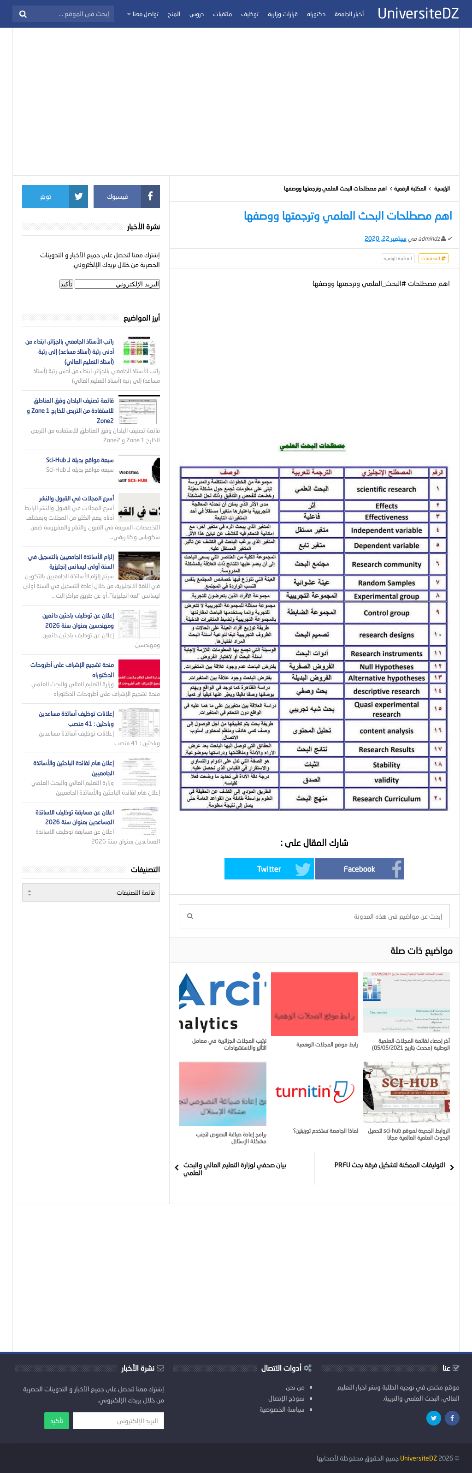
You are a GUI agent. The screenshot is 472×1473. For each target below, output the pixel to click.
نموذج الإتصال (286, 1398)
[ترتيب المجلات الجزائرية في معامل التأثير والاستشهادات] (222, 1002)
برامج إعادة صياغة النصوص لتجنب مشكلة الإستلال (231, 1138)
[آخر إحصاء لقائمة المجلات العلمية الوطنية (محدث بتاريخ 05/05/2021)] (406, 1002)
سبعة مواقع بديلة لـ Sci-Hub (80, 459)
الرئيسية (442, 188)
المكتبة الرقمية (410, 188)
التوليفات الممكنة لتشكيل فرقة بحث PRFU (390, 1165)
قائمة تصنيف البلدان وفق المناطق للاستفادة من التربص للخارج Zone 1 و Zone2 (70, 410)
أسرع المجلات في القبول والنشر (76, 498)
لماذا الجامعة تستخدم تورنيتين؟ (325, 1130)
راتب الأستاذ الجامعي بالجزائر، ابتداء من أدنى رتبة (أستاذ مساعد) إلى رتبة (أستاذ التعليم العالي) (69, 351)
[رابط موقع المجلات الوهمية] (314, 1004)
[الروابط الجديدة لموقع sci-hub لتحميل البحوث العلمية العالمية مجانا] (406, 1092)
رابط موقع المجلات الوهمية (327, 1044)
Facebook (359, 868)
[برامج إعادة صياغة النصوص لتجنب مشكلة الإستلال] (222, 1094)
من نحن (295, 1387)
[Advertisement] (236, 101)
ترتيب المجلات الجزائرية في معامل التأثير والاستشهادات (229, 1044)
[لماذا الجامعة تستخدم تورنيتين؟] (314, 1092)
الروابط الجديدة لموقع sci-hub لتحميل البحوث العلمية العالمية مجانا (409, 1134)
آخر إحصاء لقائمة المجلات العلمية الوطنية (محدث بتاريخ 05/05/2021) (411, 1044)
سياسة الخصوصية (282, 1409)
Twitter (269, 868)
